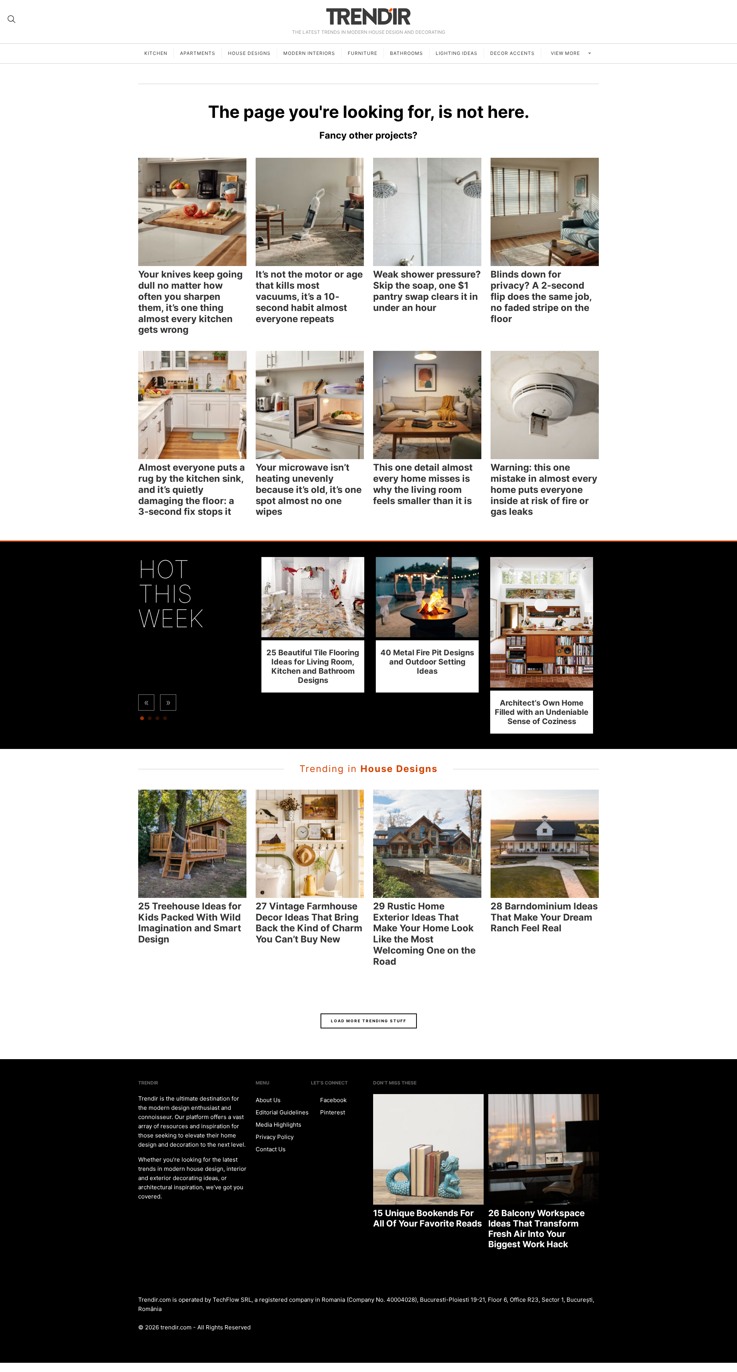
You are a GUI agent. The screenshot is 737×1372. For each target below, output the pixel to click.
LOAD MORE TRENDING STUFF (369, 1020)
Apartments (197, 53)
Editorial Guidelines (282, 1112)
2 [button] (150, 720)
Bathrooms (406, 53)
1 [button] (142, 720)
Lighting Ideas (457, 53)
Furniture (362, 53)
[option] (313, 625)
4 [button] (165, 720)
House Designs (249, 53)
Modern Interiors (309, 53)
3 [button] (157, 720)
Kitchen (155, 53)
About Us (268, 1100)
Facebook (333, 1100)
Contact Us (271, 1149)
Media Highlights (278, 1124)
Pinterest (332, 1112)
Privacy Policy (275, 1137)
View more (566, 53)
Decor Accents (512, 53)
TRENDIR (368, 16)
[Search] (11, 19)
